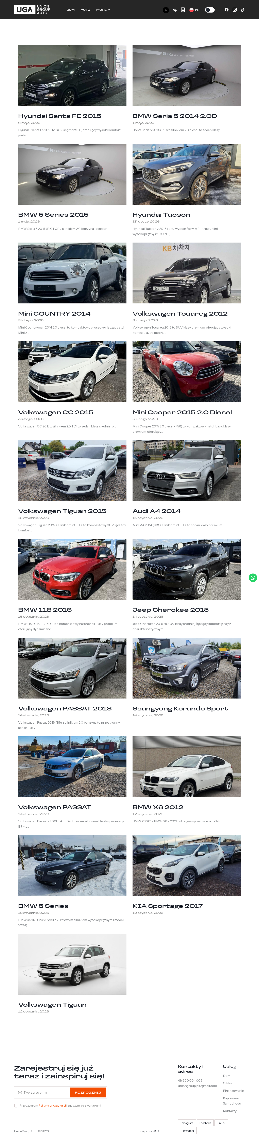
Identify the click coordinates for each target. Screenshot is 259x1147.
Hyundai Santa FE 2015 (59, 115)
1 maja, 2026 (143, 123)
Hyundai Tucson (161, 214)
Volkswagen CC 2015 (55, 412)
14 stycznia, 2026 (148, 616)
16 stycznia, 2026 (33, 518)
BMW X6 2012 (158, 807)
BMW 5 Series (43, 905)
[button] (195, 10)
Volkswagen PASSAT (54, 807)
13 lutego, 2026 (146, 221)
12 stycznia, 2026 (148, 814)
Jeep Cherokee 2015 (171, 609)
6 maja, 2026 (29, 123)
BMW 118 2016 (45, 609)
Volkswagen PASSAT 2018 (65, 708)
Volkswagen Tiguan (52, 1004)
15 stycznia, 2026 (148, 518)
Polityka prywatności (52, 1105)
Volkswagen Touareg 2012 (180, 313)
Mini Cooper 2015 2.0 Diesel (182, 412)
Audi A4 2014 (156, 510)
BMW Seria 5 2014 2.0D (175, 115)
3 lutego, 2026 (31, 320)
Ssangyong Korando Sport (180, 708)
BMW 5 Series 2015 (53, 214)
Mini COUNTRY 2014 (54, 313)
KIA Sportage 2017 (168, 905)
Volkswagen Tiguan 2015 (62, 510)
